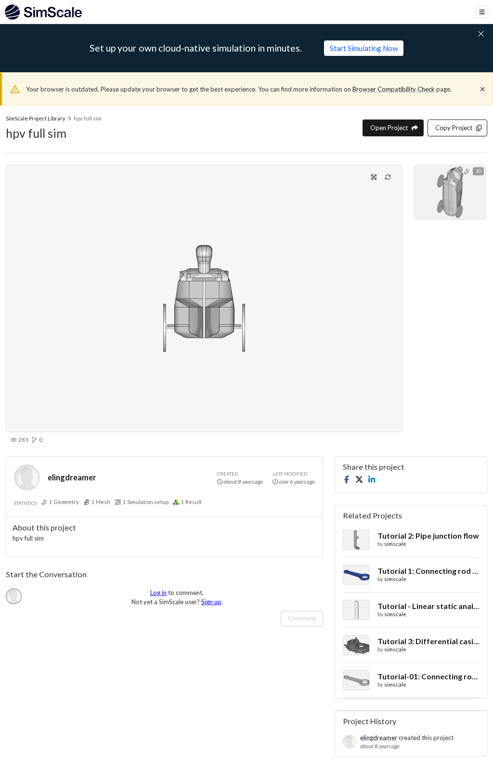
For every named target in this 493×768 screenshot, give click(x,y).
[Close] (482, 89)
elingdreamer (72, 477)
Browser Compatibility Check (393, 89)
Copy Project (453, 128)
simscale (395, 544)
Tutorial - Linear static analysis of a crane (428, 605)
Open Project (389, 128)
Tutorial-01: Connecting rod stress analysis (428, 676)
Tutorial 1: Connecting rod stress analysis (428, 570)
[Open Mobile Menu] (482, 12)
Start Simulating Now (364, 48)
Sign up (211, 602)
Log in (158, 592)
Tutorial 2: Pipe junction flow (428, 535)
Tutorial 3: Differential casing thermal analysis (428, 641)
